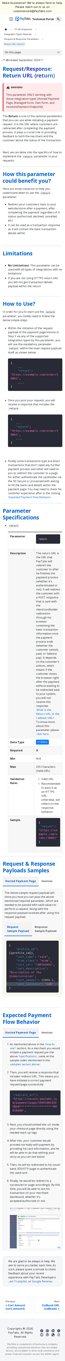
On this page (13, 52)
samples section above (25, 1064)
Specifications (27, 1056)
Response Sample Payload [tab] (45, 929)
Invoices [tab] (47, 881)
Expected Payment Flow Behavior (29, 497)
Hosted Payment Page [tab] (20, 881)
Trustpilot (20, 1281)
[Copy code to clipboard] (58, 362)
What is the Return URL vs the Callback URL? (47, 714)
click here (42, 734)
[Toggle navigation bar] (11, 19)
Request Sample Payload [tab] (18, 929)
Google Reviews (42, 1281)
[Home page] (6, 29)
